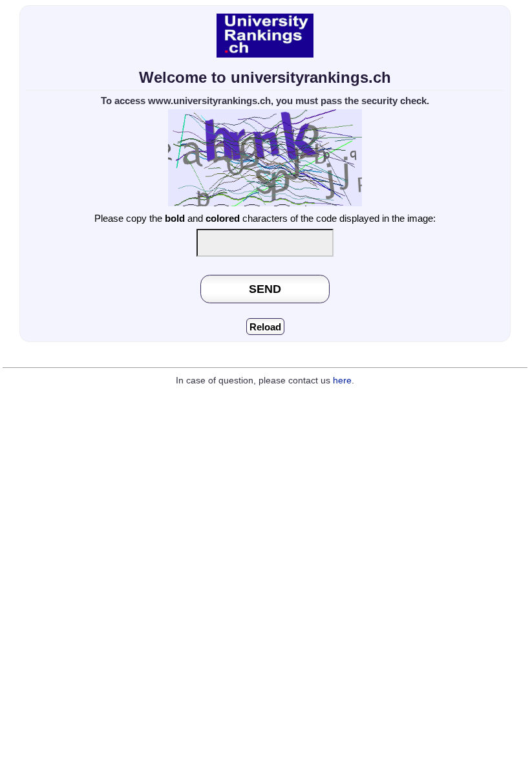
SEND (265, 289)
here (342, 380)
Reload (265, 326)
